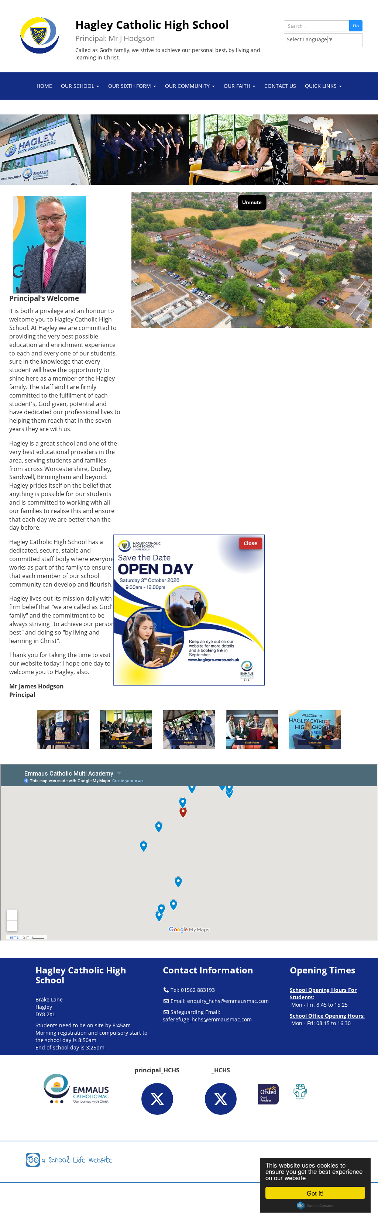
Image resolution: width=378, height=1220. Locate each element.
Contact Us (280, 85)
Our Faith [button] (238, 85)
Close (250, 543)
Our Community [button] (188, 85)
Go (356, 26)
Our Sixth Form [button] (130, 85)
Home (44, 85)
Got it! (315, 1192)
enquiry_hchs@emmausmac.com (228, 1000)
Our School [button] (78, 85)
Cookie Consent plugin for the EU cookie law (315, 1206)
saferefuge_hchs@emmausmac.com (207, 1019)
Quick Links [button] (321, 85)
